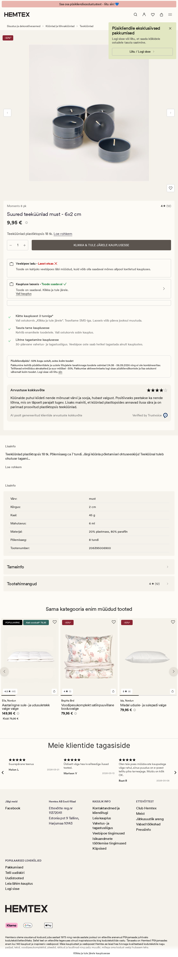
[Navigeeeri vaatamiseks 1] (8, 695)
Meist (140, 814)
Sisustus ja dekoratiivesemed (23, 26)
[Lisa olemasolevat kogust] (24, 245)
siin (60, 371)
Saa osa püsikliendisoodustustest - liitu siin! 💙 (89, 4)
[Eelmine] (7, 113)
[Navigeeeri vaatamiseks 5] (112, 695)
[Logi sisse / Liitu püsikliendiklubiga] (144, 14)
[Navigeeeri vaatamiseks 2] (22, 695)
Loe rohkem (63, 234)
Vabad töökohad (148, 824)
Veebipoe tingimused (108, 833)
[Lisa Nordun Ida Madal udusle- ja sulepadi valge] (172, 691)
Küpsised (99, 848)
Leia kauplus (101, 818)
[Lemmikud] (152, 14)
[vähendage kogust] (10, 245)
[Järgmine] (171, 113)
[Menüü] (170, 14)
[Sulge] (170, 28)
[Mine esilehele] (17, 14)
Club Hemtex (146, 808)
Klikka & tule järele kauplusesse (101, 245)
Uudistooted (14, 878)
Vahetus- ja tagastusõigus (102, 825)
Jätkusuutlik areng (149, 819)
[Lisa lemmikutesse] (171, 188)
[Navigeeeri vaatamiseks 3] (37, 695)
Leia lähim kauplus (19, 883)
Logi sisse (12, 889)
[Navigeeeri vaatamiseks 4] (51, 695)
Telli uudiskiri (14, 873)
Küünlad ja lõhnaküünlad (60, 26)
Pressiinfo (143, 830)
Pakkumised (14, 867)
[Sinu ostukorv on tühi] (161, 14)
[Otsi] (135, 14)
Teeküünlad (86, 26)
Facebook (12, 808)
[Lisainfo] (26, 223)
